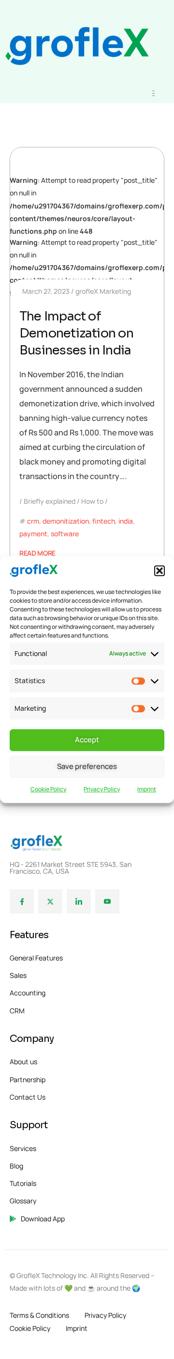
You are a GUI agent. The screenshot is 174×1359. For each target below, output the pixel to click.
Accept (87, 740)
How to (92, 501)
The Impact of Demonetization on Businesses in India (76, 333)
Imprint (146, 789)
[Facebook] (22, 901)
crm (33, 521)
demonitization (66, 521)
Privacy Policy (102, 789)
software (65, 533)
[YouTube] (107, 901)
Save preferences (87, 767)
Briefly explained (49, 501)
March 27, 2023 (46, 291)
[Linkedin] (79, 901)
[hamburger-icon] (153, 93)
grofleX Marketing (103, 291)
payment (33, 533)
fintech (103, 521)
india (125, 521)
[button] (159, 571)
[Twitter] (50, 901)
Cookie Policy (48, 789)
